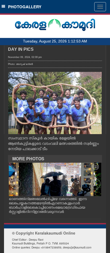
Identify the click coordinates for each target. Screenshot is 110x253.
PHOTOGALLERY (23, 7)
